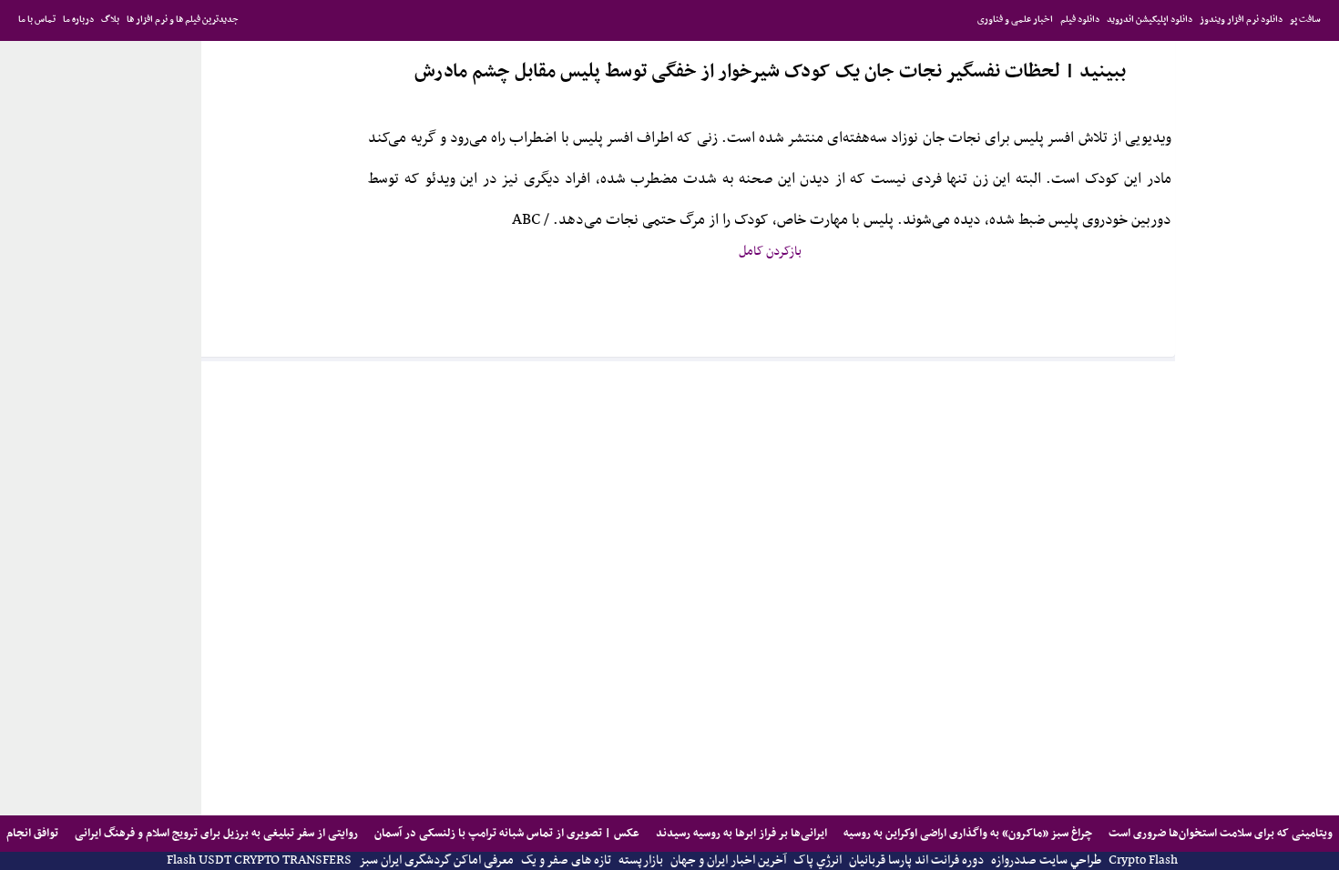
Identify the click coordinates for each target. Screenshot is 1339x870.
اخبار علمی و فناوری (1015, 19)
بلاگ (110, 19)
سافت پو (1305, 19)
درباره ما (78, 19)
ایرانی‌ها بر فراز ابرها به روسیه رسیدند (740, 833)
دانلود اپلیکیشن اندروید (1149, 19)
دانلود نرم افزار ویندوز (1241, 19)
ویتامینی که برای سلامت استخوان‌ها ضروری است (1219, 833)
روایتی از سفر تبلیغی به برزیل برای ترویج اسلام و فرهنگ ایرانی (215, 833)
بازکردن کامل (770, 251)
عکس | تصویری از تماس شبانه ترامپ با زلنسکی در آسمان (505, 833)
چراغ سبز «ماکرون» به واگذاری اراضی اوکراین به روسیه (966, 833)
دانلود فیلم (1079, 19)
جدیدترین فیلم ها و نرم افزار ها (183, 19)
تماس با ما (37, 19)
